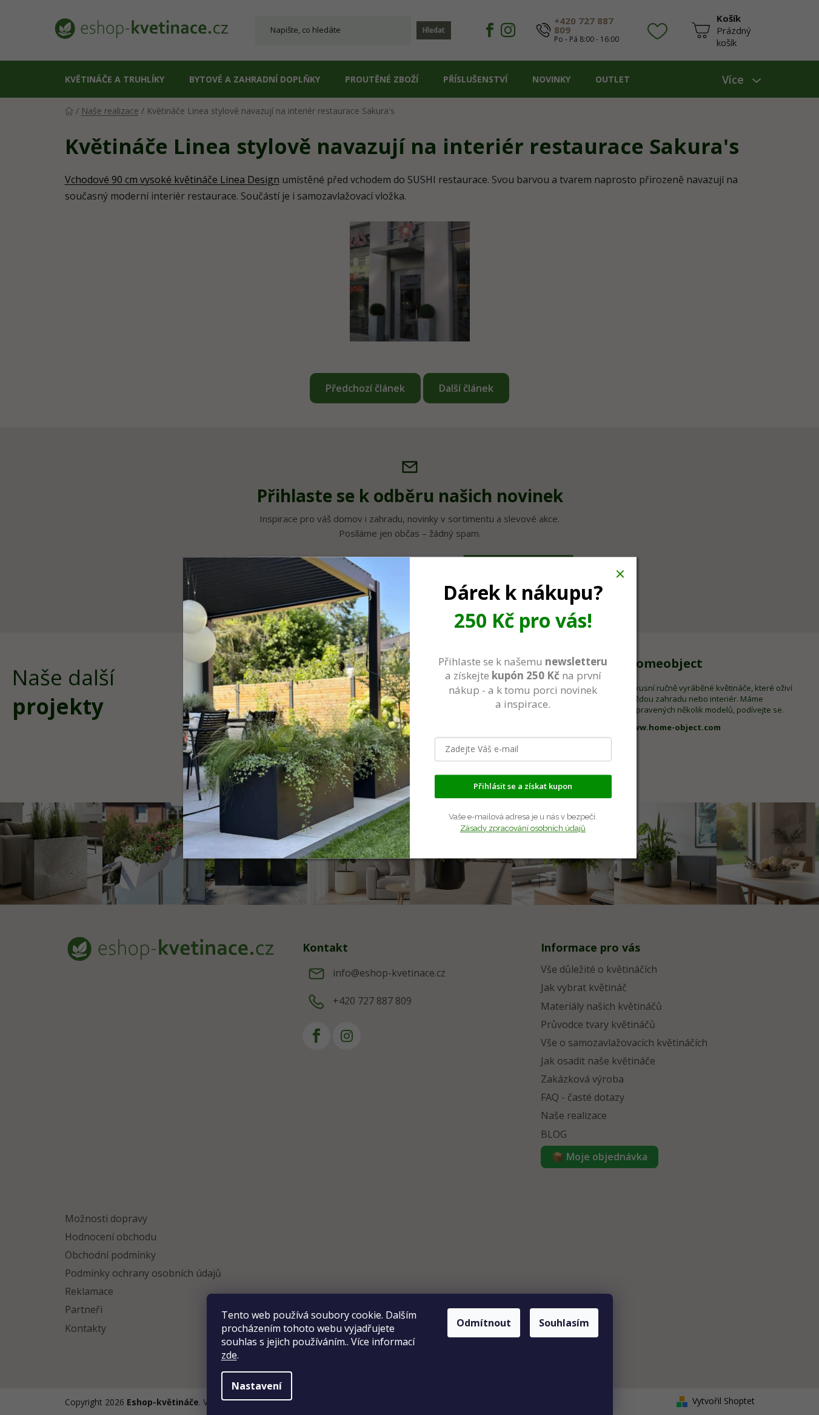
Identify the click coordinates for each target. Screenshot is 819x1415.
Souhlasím (564, 1322)
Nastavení (257, 1386)
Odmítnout (483, 1322)
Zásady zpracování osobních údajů (523, 828)
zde (229, 1355)
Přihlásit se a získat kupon (522, 786)
